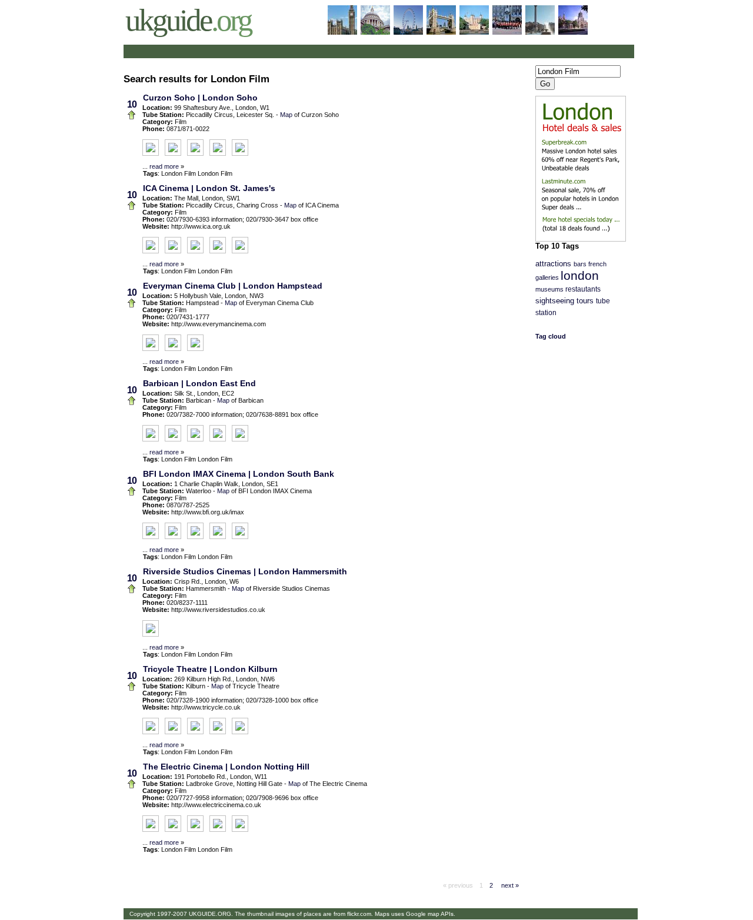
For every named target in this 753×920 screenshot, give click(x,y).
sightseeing (554, 301)
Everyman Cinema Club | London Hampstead (232, 285)
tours (585, 301)
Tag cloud (550, 336)
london (580, 276)
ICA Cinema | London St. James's (209, 188)
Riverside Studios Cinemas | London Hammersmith (245, 571)
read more (164, 166)
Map (286, 114)
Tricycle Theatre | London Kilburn (210, 669)
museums (549, 289)
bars (580, 263)
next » (509, 885)
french (597, 263)
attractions (553, 264)
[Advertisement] (263, 51)
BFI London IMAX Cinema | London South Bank (238, 474)
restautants (583, 289)
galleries (547, 277)
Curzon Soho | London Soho (200, 97)
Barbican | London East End (199, 383)
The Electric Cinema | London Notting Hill (226, 766)
